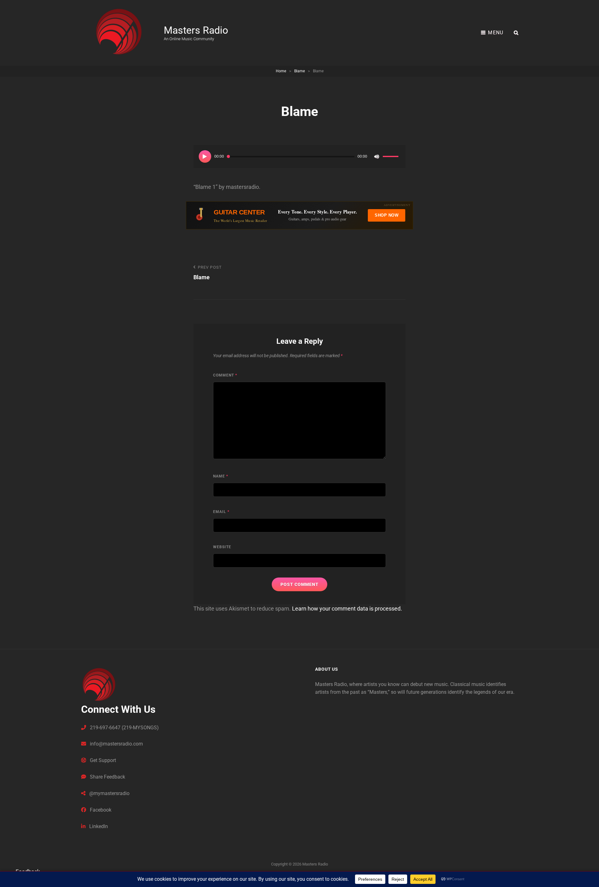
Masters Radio (196, 30)
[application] (299, 156)
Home (281, 71)
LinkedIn (98, 826)
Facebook (100, 810)
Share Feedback (107, 777)
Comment (225, 375)
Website (222, 547)
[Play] (205, 156)
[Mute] (376, 156)
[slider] (391, 157)
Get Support (102, 760)
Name (220, 476)
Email (221, 512)
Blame (299, 71)
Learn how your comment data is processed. (347, 608)
